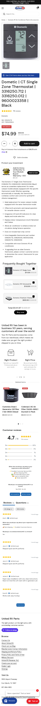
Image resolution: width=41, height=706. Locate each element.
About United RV (8, 643)
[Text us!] (33, 701)
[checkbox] (20, 509)
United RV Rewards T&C (10, 660)
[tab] (22, 502)
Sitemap (5, 669)
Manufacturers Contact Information (14, 649)
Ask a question (15, 494)
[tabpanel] (20, 558)
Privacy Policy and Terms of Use (13, 655)
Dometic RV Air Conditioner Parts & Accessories (23, 20)
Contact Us (6, 640)
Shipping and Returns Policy (11, 652)
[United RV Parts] (20, 8)
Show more (20, 605)
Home (3, 20)
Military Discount (8, 658)
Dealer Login (6, 666)
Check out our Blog (8, 646)
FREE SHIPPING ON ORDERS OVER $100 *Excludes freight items (20, 2)
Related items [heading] (20, 382)
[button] (4, 143)
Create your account (9, 663)
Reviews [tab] (8, 502)
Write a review (26, 494)
